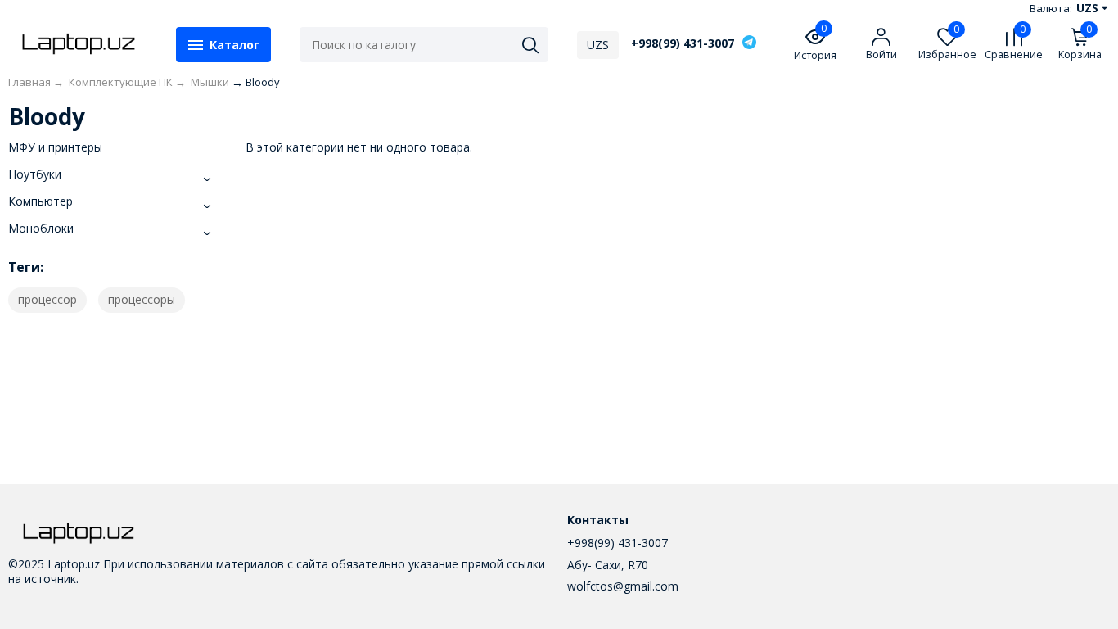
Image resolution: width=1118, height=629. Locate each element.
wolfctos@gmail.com (622, 586)
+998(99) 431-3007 (682, 43)
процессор (47, 299)
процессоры (141, 299)
